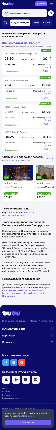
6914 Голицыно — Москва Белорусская (21, 54)
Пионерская (10, 64)
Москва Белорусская (42, 64)
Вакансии (6, 392)
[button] (5, 362)
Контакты (6, 395)
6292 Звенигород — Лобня (16, 107)
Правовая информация (12, 398)
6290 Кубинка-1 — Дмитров (16, 80)
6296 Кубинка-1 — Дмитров (16, 132)
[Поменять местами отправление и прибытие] (51, 13)
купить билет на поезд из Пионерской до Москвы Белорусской (26, 290)
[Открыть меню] (52, 3)
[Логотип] (8, 3)
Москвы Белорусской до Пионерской (24, 294)
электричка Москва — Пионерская (18, 214)
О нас (4, 388)
